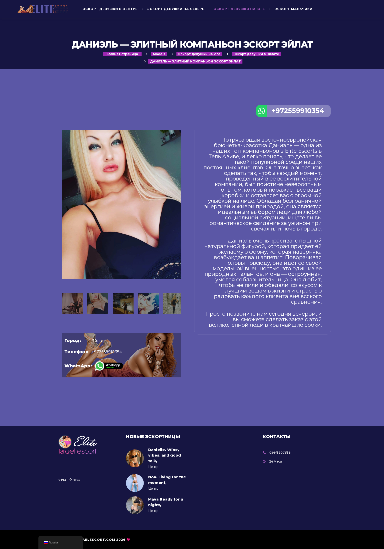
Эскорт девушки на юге (239, 9)
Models (159, 54)
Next (178, 253)
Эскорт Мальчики (293, 9)
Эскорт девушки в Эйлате (256, 54)
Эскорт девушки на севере (175, 9)
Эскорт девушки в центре (110, 9)
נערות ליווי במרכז (69, 480)
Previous (64, 253)
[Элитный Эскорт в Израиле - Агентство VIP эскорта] (44, 9)
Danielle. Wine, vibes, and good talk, (164, 455)
